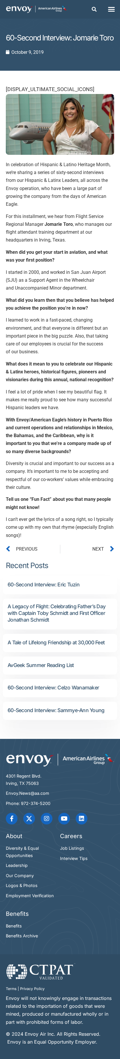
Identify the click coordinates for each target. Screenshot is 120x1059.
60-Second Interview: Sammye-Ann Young (56, 710)
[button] (94, 9)
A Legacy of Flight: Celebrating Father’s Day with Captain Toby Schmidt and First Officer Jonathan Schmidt (56, 613)
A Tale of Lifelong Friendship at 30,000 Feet (56, 642)
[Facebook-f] (11, 818)
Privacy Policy (32, 989)
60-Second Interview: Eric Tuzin (44, 584)
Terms (11, 989)
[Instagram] (46, 818)
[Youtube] (64, 818)
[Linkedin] (81, 818)
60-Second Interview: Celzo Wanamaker (53, 687)
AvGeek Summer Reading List (41, 665)
